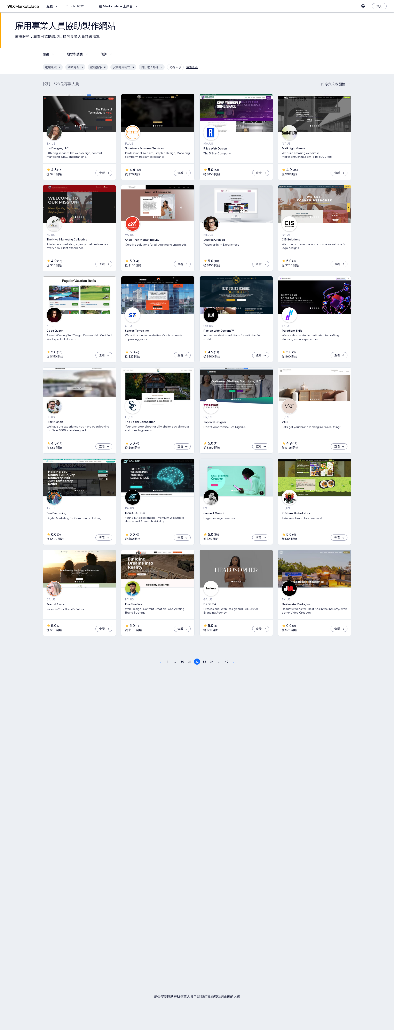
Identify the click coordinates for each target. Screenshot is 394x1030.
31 (189, 661)
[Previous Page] (160, 662)
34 (212, 661)
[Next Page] (234, 662)
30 (182, 661)
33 (204, 661)
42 (226, 661)
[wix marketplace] (23, 6)
